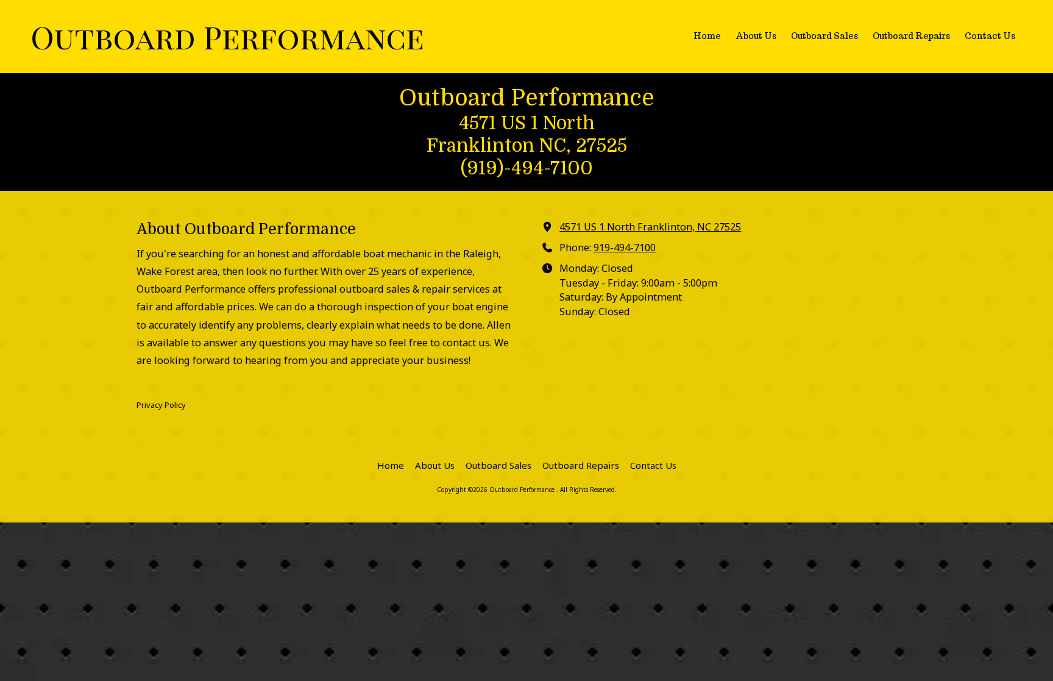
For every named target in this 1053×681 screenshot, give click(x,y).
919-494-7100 (625, 247)
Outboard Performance (227, 36)
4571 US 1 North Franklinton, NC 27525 (650, 227)
